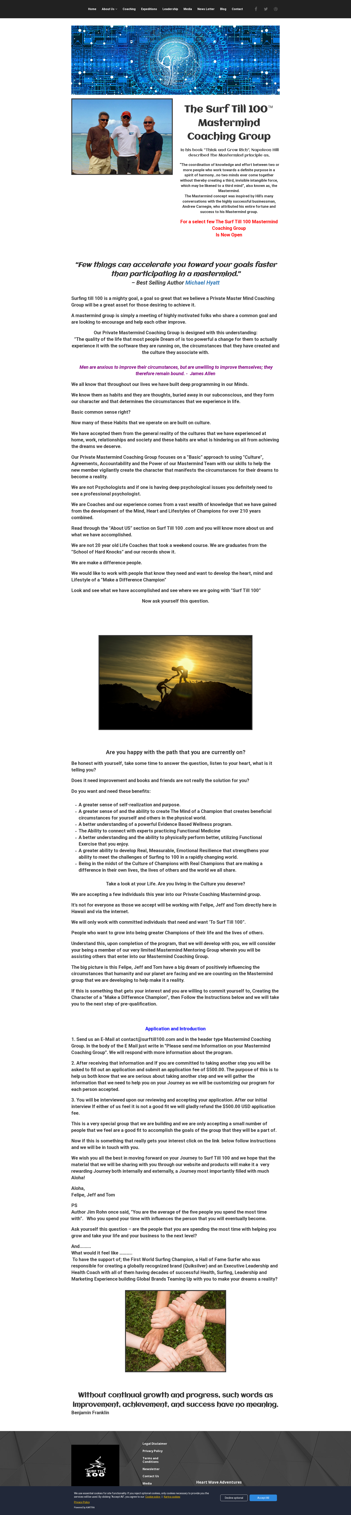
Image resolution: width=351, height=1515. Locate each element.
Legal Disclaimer (155, 1444)
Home (92, 9)
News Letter (206, 9)
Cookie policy (153, 1496)
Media (188, 9)
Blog (223, 9)
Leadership (170, 9)
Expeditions (149, 9)
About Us (108, 9)
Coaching (129, 9)
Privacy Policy (153, 1451)
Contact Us (151, 1476)
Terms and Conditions (150, 1460)
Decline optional (234, 1497)
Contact (237, 9)
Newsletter (151, 1469)
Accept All (263, 1497)
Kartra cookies (172, 1496)
